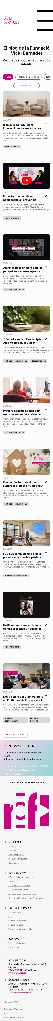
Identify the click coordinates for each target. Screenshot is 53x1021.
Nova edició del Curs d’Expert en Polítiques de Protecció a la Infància (23, 698)
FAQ (10, 916)
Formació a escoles (17, 921)
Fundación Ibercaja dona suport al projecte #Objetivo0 (23, 484)
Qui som (12, 846)
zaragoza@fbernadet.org (19, 993)
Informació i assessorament (20, 877)
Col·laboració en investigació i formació (25, 898)
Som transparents (16, 854)
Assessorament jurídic (18, 890)
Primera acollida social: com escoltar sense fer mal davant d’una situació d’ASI (23, 412)
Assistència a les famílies (19, 885)
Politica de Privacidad (14, 1017)
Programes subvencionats (20, 929)
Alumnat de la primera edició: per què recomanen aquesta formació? (22, 269)
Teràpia (11, 881)
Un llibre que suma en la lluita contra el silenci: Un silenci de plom (22, 627)
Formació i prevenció (28, 77)
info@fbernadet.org (17, 973)
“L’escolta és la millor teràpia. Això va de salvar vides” (22, 341)
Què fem (12, 850)
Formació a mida (15, 925)
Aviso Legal (9, 1013)
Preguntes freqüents (17, 859)
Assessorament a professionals (22, 894)
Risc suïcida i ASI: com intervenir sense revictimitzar (22, 126)
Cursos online (14, 912)
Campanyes (13, 863)
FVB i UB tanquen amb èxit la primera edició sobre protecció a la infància (23, 555)
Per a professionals (17, 943)
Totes (8, 77)
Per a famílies (14, 947)
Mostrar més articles (15, 734)
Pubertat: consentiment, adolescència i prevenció (19, 198)
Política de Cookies (13, 1009)
